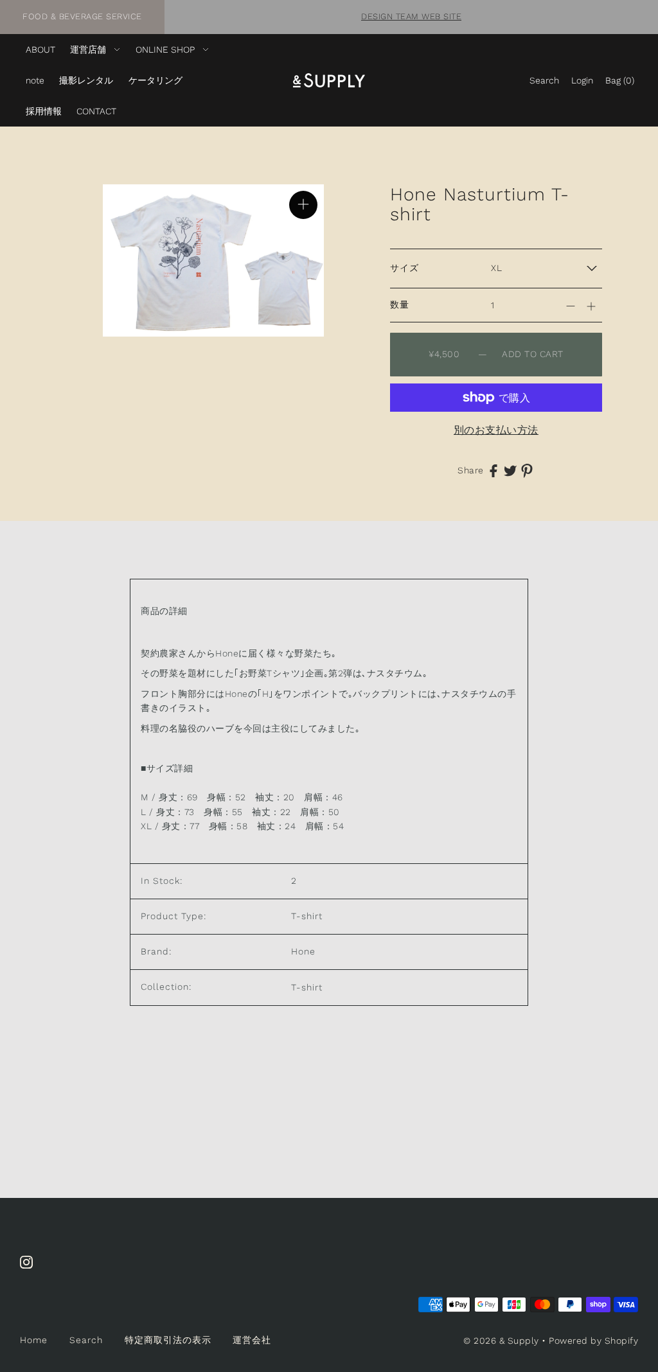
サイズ (404, 268)
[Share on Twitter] (510, 469)
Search (86, 1340)
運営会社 (252, 1340)
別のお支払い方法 (496, 430)
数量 (399, 304)
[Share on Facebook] (493, 469)
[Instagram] (30, 1269)
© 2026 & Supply (501, 1340)
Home (34, 1340)
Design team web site (411, 16)
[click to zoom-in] (303, 205)
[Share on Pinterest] (527, 470)
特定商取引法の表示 (168, 1340)
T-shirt (307, 987)
